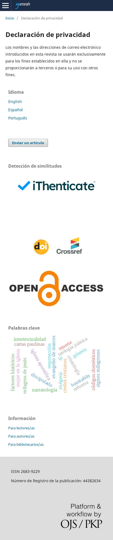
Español (15, 109)
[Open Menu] (5, 5)
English (15, 101)
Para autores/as (21, 436)
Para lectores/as (21, 427)
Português (17, 118)
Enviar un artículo (28, 142)
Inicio (9, 18)
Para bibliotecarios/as (26, 444)
